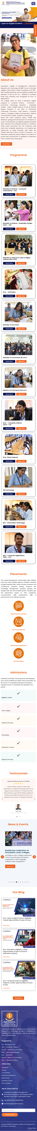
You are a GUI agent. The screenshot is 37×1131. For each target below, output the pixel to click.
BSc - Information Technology (14, 523)
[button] (2, 14)
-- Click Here (10, 23)
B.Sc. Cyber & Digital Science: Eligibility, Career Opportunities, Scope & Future (17, 919)
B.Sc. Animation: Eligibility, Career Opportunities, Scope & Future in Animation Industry (15, 951)
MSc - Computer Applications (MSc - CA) (13, 556)
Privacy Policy (32, 1128)
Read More (10, 873)
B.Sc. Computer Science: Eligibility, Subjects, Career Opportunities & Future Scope (18, 983)
